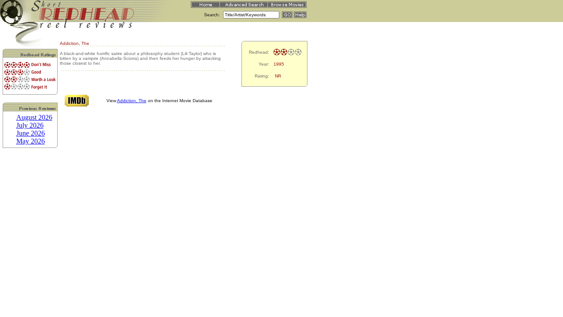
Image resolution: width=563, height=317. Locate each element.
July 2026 (30, 125)
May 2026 (30, 141)
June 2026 (30, 133)
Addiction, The (131, 100)
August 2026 (34, 117)
